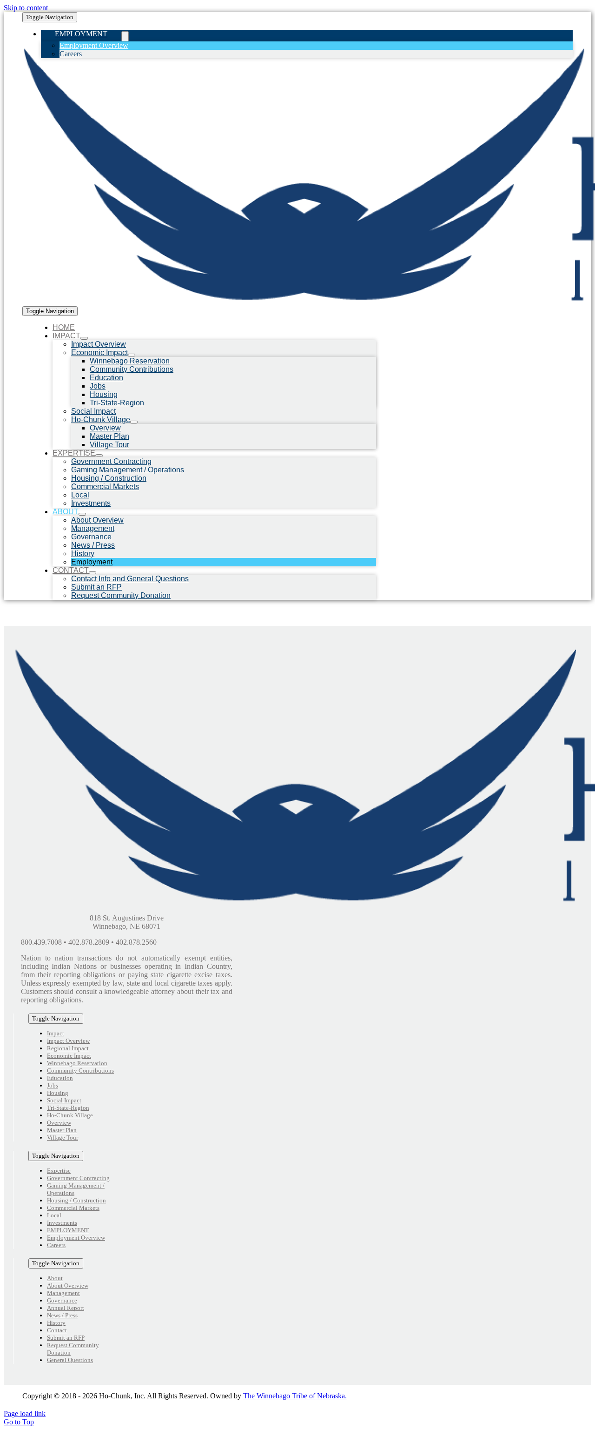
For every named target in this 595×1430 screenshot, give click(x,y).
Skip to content (26, 8)
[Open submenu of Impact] (84, 338)
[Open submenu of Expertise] (99, 455)
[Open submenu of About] (82, 514)
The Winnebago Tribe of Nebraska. (295, 1396)
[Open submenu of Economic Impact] (131, 355)
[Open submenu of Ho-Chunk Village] (134, 422)
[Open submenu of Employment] (125, 36)
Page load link (25, 1413)
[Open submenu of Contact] (92, 572)
